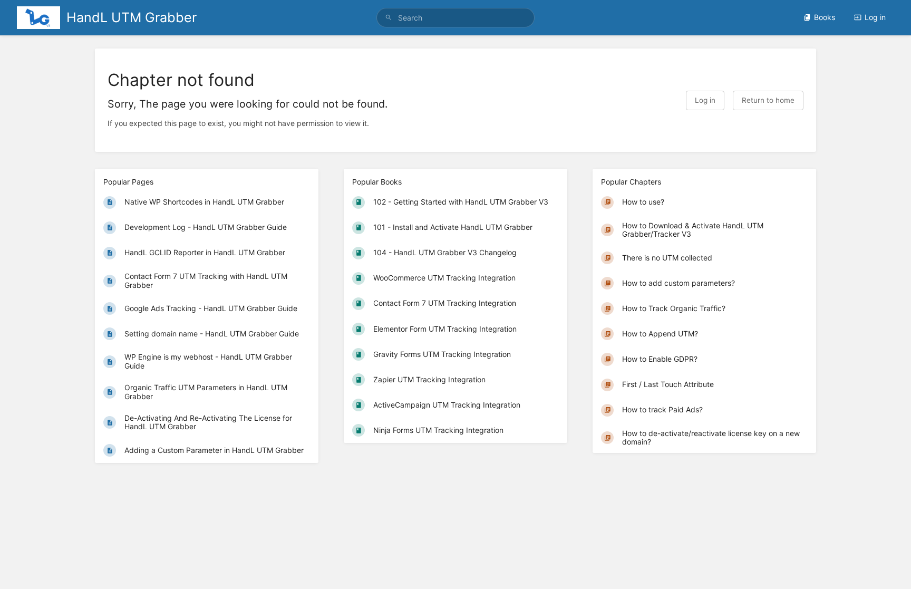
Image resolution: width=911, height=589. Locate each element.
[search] (455, 17)
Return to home (768, 100)
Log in (875, 17)
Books (824, 17)
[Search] (388, 17)
